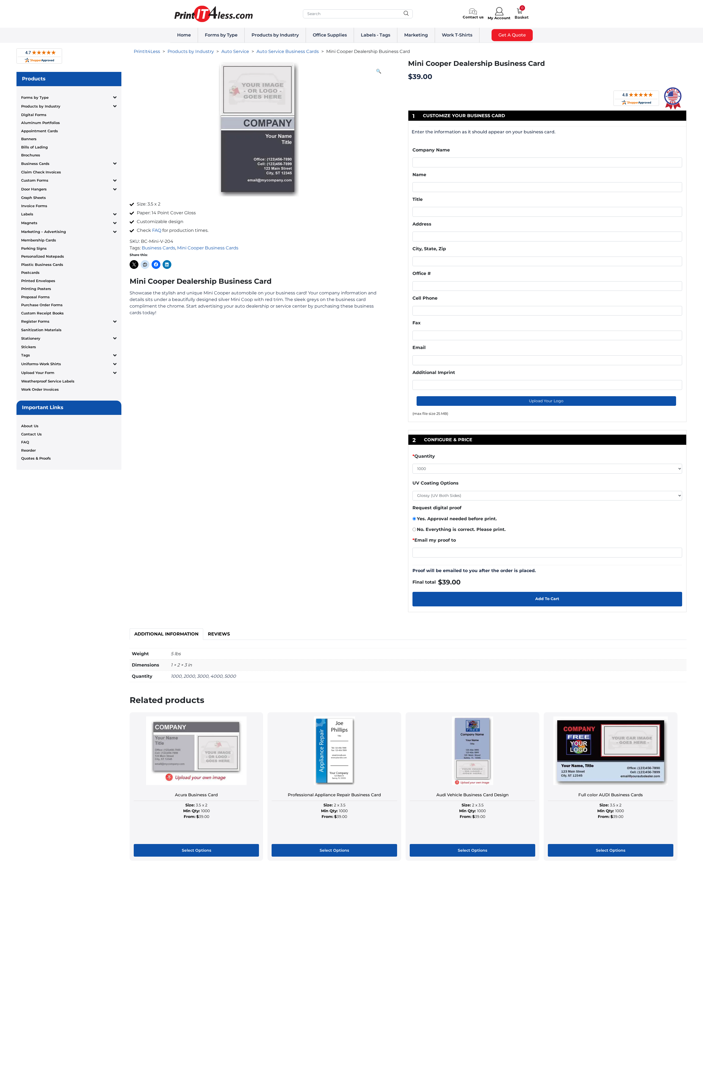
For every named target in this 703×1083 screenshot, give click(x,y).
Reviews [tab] (219, 634)
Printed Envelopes (38, 281)
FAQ (25, 442)
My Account (499, 18)
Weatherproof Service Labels (47, 381)
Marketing (416, 35)
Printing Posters (36, 288)
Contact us (473, 17)
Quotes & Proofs (36, 458)
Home (184, 35)
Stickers (28, 347)
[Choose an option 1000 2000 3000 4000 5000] (547, 470)
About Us (29, 426)
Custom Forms (34, 180)
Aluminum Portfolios (40, 122)
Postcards (30, 272)
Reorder (28, 450)
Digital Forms (33, 114)
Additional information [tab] (166, 634)
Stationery (30, 338)
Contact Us (31, 434)
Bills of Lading (34, 147)
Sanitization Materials (41, 330)
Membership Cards (38, 240)
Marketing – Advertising (43, 231)
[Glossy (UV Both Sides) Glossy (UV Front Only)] (547, 496)
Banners (29, 139)
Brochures (30, 155)
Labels (27, 214)
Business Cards (35, 163)
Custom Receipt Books (42, 313)
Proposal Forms (35, 297)
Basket (522, 17)
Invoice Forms (34, 206)
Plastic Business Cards (42, 264)
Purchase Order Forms (42, 305)
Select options (196, 850)
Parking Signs (34, 248)
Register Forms (35, 321)
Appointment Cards (39, 131)
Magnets (29, 223)
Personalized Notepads (42, 256)
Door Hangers (34, 189)
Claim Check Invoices (41, 172)
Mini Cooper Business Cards (207, 248)
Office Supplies (330, 35)
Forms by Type (221, 35)
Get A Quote (512, 35)
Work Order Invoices (40, 389)
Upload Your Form (37, 372)
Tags (25, 355)
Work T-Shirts (457, 35)
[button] (378, 71)
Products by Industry (275, 35)
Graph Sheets (33, 197)
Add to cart (547, 598)
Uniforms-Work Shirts (41, 364)
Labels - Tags (375, 35)
